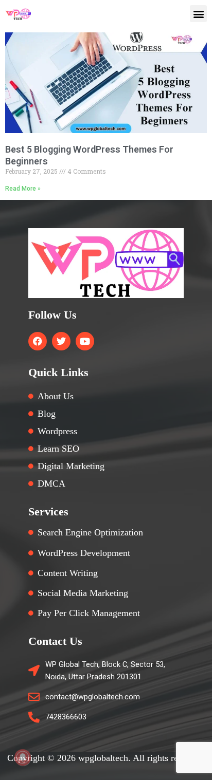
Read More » (23, 188)
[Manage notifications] (22, 757)
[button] (198, 13)
